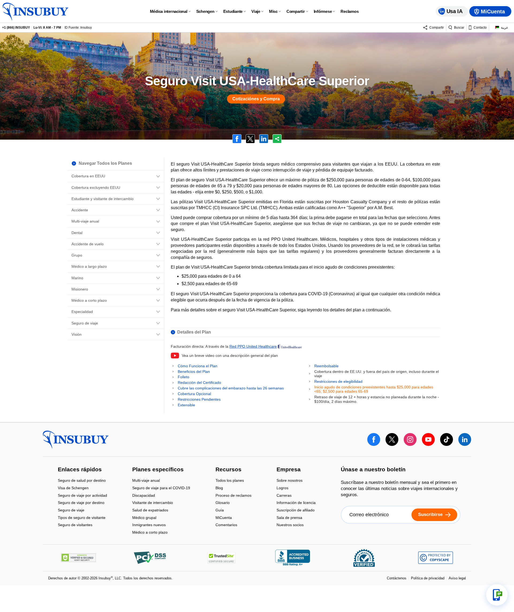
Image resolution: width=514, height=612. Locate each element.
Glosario (223, 503)
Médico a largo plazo (89, 266)
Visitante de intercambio (152, 503)
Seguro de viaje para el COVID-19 (161, 488)
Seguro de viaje (84, 323)
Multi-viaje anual (85, 221)
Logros (282, 488)
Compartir (295, 11)
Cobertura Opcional (194, 394)
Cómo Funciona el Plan (197, 366)
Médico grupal (144, 518)
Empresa (289, 469)
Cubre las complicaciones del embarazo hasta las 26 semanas (231, 388)
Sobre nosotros (290, 481)
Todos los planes (230, 481)
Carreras (284, 496)
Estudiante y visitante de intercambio (102, 199)
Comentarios (226, 525)
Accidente (79, 210)
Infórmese (323, 11)
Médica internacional (168, 11)
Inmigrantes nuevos (149, 525)
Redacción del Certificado (199, 382)
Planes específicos (158, 469)
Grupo (76, 255)
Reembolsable (326, 366)
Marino (77, 278)
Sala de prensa (289, 518)
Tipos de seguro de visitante (81, 518)
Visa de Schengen (73, 488)
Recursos (228, 469)
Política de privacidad (427, 578)
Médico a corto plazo (89, 300)
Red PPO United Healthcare (253, 346)
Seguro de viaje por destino (81, 503)
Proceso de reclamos (233, 496)
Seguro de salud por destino (82, 481)
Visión (76, 334)
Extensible (186, 405)
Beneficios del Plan (194, 371)
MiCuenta (224, 518)
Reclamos (349, 11)
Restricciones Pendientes (199, 399)
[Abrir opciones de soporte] (497, 595)
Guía (220, 510)
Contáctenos (396, 578)
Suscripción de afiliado (296, 510)
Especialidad (82, 311)
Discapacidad (143, 496)
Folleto (183, 377)
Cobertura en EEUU (88, 176)
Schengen (205, 11)
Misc (273, 11)
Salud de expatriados (150, 510)
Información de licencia (296, 503)
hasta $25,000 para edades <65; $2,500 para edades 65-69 (373, 389)
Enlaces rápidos (80, 469)
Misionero (79, 289)
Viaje (255, 11)
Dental (76, 233)
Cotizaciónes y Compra (256, 99)
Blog (219, 488)
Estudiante (233, 11)
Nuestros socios (290, 525)
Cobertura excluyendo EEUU (95, 187)
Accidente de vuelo (87, 244)
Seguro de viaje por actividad (82, 496)
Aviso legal (457, 578)
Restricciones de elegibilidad (338, 381)
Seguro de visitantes (75, 525)
